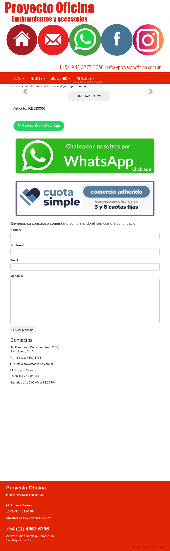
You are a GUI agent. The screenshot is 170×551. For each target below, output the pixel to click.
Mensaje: (16, 275)
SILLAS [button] (17, 78)
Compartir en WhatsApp (41, 125)
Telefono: (17, 245)
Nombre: (16, 229)
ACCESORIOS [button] (59, 78)
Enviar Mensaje (23, 329)
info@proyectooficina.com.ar (34, 363)
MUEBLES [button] (36, 78)
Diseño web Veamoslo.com (148, 547)
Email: (14, 260)
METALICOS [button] (84, 78)
